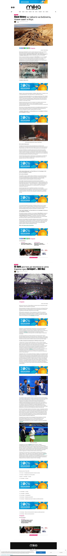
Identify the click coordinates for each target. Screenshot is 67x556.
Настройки (61, 552)
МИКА (18, 22)
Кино (33, 11)
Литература (30, 11)
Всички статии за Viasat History (28, 225)
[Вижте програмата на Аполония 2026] (33, 3)
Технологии (40, 11)
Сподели (32, 48)
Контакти (47, 11)
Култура (27, 11)
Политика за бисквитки (3, 554)
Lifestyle (36, 11)
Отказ (51, 552)
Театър (44, 11)
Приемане (41, 552)
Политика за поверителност (10, 554)
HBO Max (32, 315)
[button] (65, 550)
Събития (23, 11)
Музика (20, 11)
